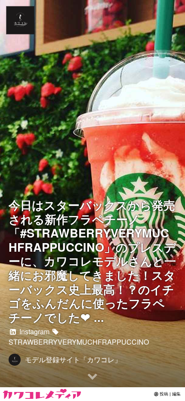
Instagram (33, 331)
